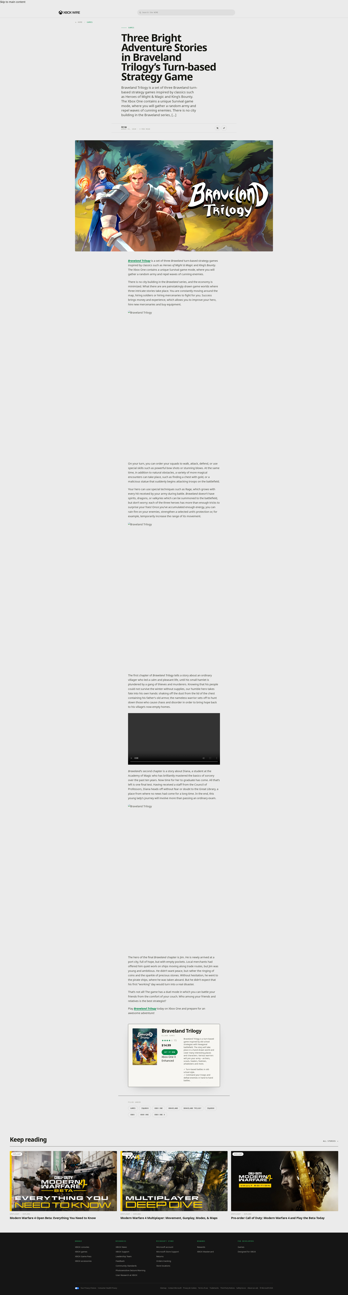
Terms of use (203, 1288)
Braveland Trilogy (139, 261)
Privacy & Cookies (190, 1288)
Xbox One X (159, 1115)
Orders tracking (163, 1261)
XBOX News (121, 1247)
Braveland (173, 1108)
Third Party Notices (227, 1288)
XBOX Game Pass (83, 1256)
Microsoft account (164, 1247)
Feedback (120, 1261)
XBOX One (158, 1108)
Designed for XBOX (247, 1251)
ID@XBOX (145, 1108)
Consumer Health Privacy (107, 1288)
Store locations (163, 1265)
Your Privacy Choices (88, 1288)
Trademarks (214, 1288)
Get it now (169, 1052)
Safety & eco (241, 1288)
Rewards (201, 1247)
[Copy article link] (224, 128)
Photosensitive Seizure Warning (130, 1270)
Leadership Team (124, 1256)
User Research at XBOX (126, 1275)
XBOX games (81, 1251)
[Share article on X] (217, 128)
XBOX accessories (83, 1261)
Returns (160, 1256)
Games (133, 1108)
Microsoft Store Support (167, 1251)
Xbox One (144, 1115)
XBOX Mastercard (205, 1251)
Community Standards (126, 1265)
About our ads (253, 1288)
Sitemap (163, 1288)
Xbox (132, 1115)
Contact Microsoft (174, 1288)
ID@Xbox (210, 1108)
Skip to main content (12, 2)
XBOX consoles (82, 1247)
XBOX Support (122, 1251)
